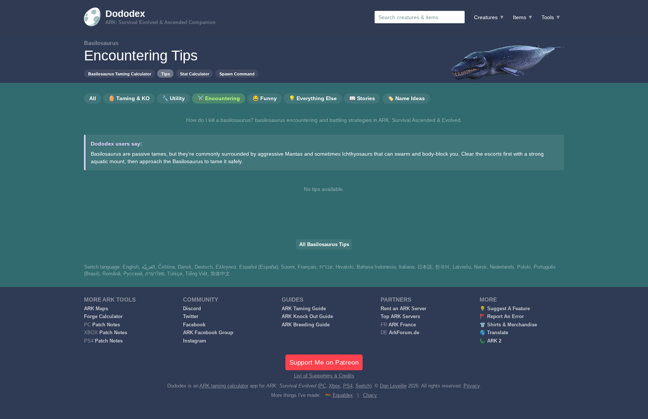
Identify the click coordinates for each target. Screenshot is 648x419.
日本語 (424, 267)
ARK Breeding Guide (306, 324)
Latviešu (462, 267)
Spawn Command (237, 74)
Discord (192, 308)
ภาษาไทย (154, 273)
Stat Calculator (194, 74)
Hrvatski (345, 267)
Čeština (166, 267)
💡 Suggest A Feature (505, 308)
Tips (165, 74)
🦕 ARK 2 (490, 341)
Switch (363, 386)
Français (307, 267)
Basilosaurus (101, 43)
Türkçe (174, 273)
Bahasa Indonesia (376, 267)
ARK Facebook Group (208, 332)
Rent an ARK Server (403, 308)
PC (322, 386)
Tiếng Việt (196, 273)
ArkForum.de (404, 332)
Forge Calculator (103, 316)
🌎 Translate (494, 332)
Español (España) (258, 267)
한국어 (442, 267)
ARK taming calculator (224, 386)
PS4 (347, 386)
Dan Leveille (393, 386)
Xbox (334, 386)
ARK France (402, 324)
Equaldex (343, 395)
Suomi (288, 267)
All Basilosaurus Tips (324, 244)
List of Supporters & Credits (324, 375)
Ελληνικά (226, 267)
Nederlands (502, 267)
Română (111, 273)
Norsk (480, 267)
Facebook (194, 324)
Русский (132, 273)
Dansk (185, 267)
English (131, 267)
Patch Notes (106, 324)
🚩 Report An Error (502, 316)
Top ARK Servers (400, 316)
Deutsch (204, 267)
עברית (326, 267)
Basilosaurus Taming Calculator (119, 74)
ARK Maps (96, 308)
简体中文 (220, 273)
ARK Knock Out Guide (307, 316)
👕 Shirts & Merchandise (508, 324)
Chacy (370, 395)
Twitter (190, 316)
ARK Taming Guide (304, 308)
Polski (524, 267)
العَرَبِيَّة (148, 267)
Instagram (194, 341)
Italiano (406, 267)
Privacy (472, 386)
